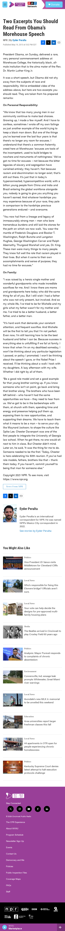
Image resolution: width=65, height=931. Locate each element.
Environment (30, 671)
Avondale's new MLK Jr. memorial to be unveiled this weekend (42, 700)
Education (29, 716)
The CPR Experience (15, 822)
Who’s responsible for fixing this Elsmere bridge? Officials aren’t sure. (41, 588)
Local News (29, 580)
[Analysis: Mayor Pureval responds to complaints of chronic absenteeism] (13, 654)
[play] (4, 927)
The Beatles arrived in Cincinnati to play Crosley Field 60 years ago (42, 632)
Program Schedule (14, 835)
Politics (27, 557)
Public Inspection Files (16, 872)
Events (9, 847)
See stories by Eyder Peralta (35, 530)
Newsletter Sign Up (15, 841)
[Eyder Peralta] (10, 513)
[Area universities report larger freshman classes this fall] (13, 722)
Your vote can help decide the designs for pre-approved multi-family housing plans (41, 611)
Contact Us (11, 854)
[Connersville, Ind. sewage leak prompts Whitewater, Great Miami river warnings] (13, 676)
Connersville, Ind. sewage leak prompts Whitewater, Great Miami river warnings (42, 679)
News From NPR (14, 486)
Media (27, 626)
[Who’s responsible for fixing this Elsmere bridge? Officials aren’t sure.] (13, 586)
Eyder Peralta (19, 40)
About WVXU (12, 828)
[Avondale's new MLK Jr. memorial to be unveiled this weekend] (13, 699)
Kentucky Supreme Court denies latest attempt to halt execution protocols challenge (41, 769)
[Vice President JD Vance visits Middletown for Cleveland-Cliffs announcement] (13, 563)
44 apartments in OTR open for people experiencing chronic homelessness (40, 746)
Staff (8, 891)
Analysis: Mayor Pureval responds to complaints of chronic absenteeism (42, 656)
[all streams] (61, 927)
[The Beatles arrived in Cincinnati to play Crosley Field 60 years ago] (13, 632)
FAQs (8, 885)
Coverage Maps (13, 879)
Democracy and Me (15, 860)
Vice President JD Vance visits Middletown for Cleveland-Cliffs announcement (41, 565)
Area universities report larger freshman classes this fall (40, 722)
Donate (55, 4)
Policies (9, 866)
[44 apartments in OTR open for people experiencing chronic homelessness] (13, 744)
